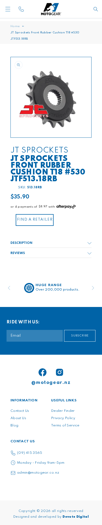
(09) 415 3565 (29, 453)
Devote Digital (76, 516)
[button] (15, 9)
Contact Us (19, 411)
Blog (14, 425)
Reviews (17, 253)
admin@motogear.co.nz (38, 472)
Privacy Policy (63, 418)
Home (15, 26)
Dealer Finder (63, 411)
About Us (18, 418)
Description (21, 243)
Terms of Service (65, 425)
